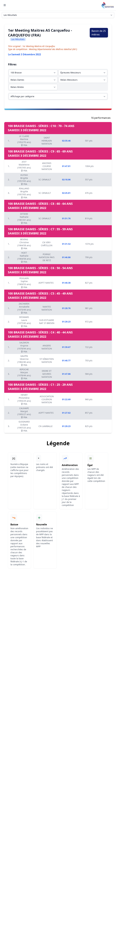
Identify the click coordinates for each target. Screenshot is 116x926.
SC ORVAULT (45, 179)
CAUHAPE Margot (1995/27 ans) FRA (24, 413)
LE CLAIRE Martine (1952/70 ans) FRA (24, 141)
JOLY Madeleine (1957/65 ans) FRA (24, 166)
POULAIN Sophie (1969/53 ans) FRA (24, 283)
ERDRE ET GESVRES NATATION (47, 373)
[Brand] (108, 5)
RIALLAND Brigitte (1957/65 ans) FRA (24, 193)
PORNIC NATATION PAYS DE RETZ (47, 257)
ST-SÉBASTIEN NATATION (47, 360)
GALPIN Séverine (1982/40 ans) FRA (24, 360)
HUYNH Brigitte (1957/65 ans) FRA (24, 179)
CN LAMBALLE (46, 426)
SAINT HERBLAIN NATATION (47, 140)
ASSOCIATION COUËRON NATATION (47, 399)
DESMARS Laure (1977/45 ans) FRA (24, 322)
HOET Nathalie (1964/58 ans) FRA (24, 257)
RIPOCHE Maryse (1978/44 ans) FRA (24, 374)
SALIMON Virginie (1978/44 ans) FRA (24, 347)
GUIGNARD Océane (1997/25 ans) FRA (24, 426)
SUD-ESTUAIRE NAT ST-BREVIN (46, 322)
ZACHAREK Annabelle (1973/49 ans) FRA (24, 308)
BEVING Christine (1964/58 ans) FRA (24, 244)
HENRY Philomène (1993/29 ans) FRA (24, 399)
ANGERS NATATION (47, 347)
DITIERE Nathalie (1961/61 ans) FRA (24, 218)
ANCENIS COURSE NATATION (47, 166)
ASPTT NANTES (46, 282)
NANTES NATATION (47, 308)
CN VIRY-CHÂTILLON (46, 244)
